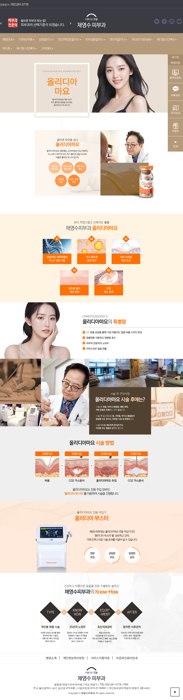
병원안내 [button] (7, 39)
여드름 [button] (6, 48)
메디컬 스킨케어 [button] (25, 48)
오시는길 (175, 112)
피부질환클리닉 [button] (94, 39)
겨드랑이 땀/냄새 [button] (141, 39)
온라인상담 (175, 77)
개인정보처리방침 (73, 658)
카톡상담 (175, 95)
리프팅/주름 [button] (26, 39)
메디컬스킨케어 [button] (166, 39)
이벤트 (175, 131)
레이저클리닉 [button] (117, 39)
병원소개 (51, 658)
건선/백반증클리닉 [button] (68, 39)
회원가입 (175, 62)
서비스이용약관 (100, 658)
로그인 (175, 57)
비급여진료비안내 (126, 658)
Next (70, 21)
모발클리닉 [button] (45, 39)
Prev (1, 21)
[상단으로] (174, 692)
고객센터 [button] (46, 48)
